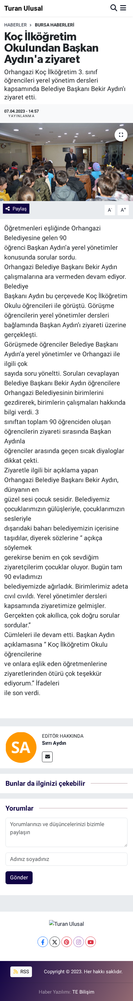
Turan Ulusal (23, 8)
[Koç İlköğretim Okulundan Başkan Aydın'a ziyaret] (66, 162)
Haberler (15, 24)
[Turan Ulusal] (66, 924)
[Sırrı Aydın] (20, 747)
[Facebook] (42, 941)
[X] (54, 941)
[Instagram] (78, 941)
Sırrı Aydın (54, 743)
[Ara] (113, 8)
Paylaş (20, 209)
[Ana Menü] (123, 8)
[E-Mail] (47, 757)
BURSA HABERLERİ (54, 24)
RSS (24, 972)
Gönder (19, 877)
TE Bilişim (83, 992)
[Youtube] (90, 941)
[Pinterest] (66, 941)
